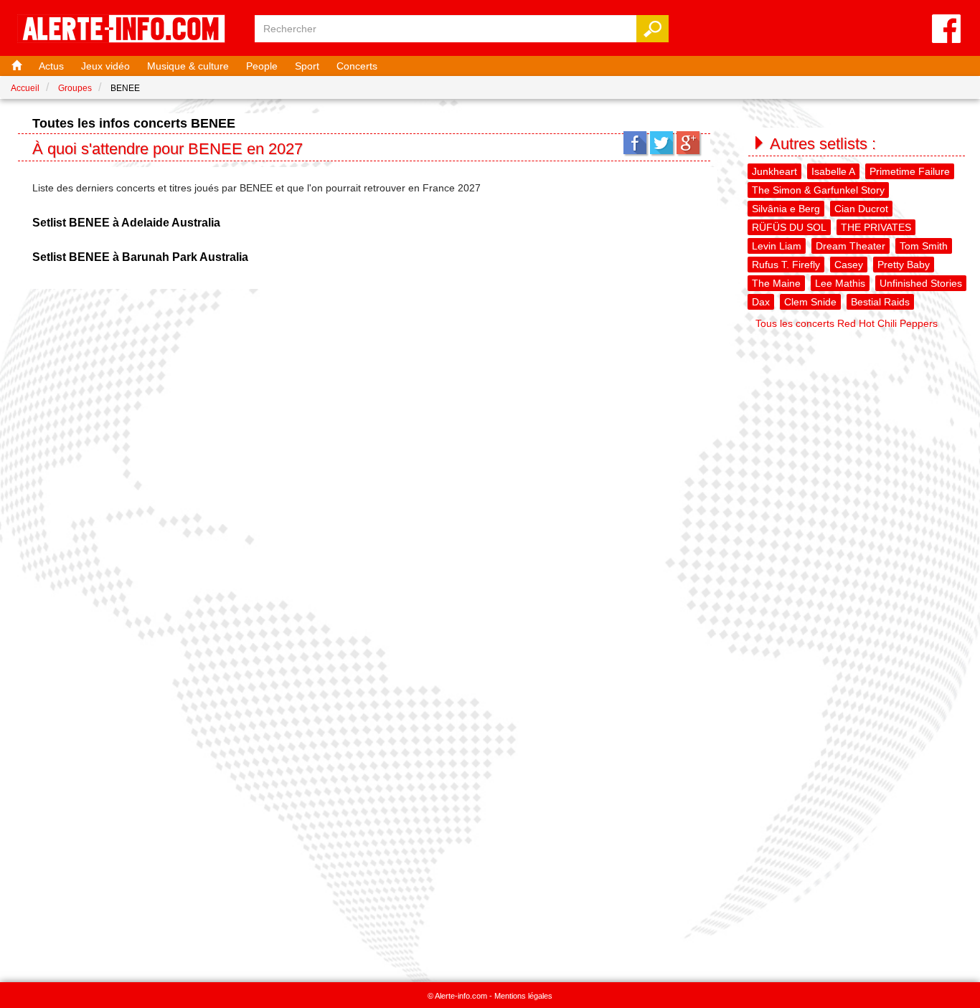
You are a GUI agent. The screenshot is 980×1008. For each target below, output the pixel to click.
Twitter (661, 142)
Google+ (688, 142)
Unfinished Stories (921, 283)
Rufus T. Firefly (786, 264)
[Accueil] (15, 66)
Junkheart (774, 171)
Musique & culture (188, 66)
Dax (761, 302)
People (262, 66)
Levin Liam (776, 246)
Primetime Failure (910, 171)
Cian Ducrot (861, 208)
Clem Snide (810, 302)
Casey (848, 264)
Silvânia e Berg (786, 208)
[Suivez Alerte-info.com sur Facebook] (946, 29)
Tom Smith (924, 246)
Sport (307, 66)
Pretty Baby (903, 264)
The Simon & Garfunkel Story (818, 190)
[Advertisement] (858, 425)
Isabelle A (833, 171)
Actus (51, 66)
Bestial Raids (880, 302)
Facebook (634, 142)
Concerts (356, 66)
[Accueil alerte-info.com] (128, 29)
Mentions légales (523, 996)
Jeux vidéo (105, 66)
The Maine (776, 283)
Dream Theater (850, 246)
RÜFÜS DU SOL (789, 227)
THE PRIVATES (876, 227)
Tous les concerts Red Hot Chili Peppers (846, 323)
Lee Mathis (840, 283)
